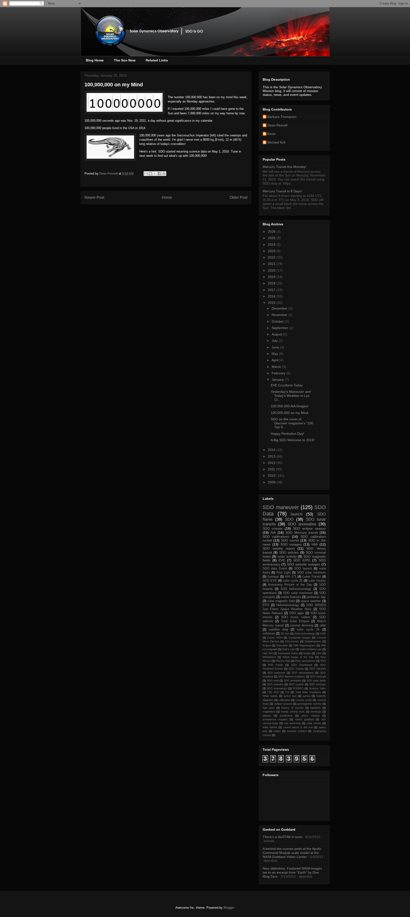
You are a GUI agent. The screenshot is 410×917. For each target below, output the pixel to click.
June (276, 347)
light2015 (315, 707)
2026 (272, 231)
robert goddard (304, 719)
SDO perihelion (292, 680)
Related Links (157, 60)
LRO (318, 653)
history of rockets (292, 707)
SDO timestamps (277, 688)
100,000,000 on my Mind (289, 413)
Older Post (238, 197)
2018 (272, 283)
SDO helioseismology (295, 589)
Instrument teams (288, 653)
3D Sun (285, 633)
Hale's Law (288, 649)
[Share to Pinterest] (164, 173)
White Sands (270, 696)
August (277, 334)
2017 (272, 290)
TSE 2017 (273, 692)
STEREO (298, 688)
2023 (272, 251)
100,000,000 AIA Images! (289, 406)
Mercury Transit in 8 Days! (282, 191)
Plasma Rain (283, 660)
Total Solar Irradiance (308, 692)
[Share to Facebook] (159, 173)
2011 (272, 469)
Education (282, 645)
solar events (314, 723)
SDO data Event (275, 568)
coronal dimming (301, 625)
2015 (272, 303)
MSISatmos (269, 657)
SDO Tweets (296, 668)
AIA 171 (290, 576)
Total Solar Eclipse (295, 621)
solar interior (270, 727)
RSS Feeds (275, 664)
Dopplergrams (313, 641)
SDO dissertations (302, 672)
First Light (283, 572)
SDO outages (291, 544)
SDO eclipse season (309, 528)
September (280, 328)
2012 (272, 463)
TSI (287, 692)
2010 (272, 475)
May (275, 354)
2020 (272, 270)
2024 (272, 244)
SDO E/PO (301, 560)
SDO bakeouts (276, 672)
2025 (272, 238)
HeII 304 (268, 653)
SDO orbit (273, 680)
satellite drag (278, 629)
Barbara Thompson (282, 117)
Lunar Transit (312, 576)
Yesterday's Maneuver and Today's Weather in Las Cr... (291, 396)
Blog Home (95, 60)
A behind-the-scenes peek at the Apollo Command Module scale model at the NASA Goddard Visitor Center (292, 853)
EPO (266, 605)
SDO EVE (270, 580)
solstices (269, 633)
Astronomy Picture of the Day (290, 584)
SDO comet (290, 540)
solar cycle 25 (293, 580)
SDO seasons (275, 684)
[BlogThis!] (150, 173)
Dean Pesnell (277, 125)
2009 (272, 482)
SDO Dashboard (301, 664)
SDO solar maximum (298, 593)
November (280, 315)
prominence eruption (275, 719)
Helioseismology (287, 605)
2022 (272, 257)
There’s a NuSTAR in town (282, 837)
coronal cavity (303, 700)
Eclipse (267, 645)
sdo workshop (292, 723)
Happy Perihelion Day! (287, 433)
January (278, 379)
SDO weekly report (279, 548)
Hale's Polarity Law (311, 649)
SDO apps (296, 613)
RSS (323, 660)
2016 (272, 296)
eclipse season (283, 703)
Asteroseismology (304, 633)
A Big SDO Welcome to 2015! (293, 440)
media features (291, 597)
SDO (289, 519)
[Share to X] (155, 173)
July (275, 341)
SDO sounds (296, 684)
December (280, 308)
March (277, 367)
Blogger (229, 907)
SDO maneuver (281, 507)
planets (267, 715)
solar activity (287, 556)
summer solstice (297, 731)
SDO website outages (303, 564)
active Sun (290, 696)
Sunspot (273, 576)
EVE (282, 560)
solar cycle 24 (308, 629)
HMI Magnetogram (304, 645)
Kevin (271, 134)
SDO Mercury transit (301, 532)
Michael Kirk (276, 142)
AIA (273, 532)
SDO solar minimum (311, 572)
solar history (317, 580)
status (277, 731)
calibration (284, 700)
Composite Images (300, 637)
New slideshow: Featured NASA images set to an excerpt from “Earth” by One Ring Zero (292, 872)
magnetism (269, 711)
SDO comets (273, 528)
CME (323, 633)
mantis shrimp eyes (293, 711)
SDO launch (303, 568)
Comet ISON (275, 637)
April (275, 360)
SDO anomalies (302, 524)
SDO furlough (318, 676)
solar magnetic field (281, 601)
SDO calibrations (276, 536)
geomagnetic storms (309, 703)
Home (167, 197)
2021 (272, 264)
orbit (323, 625)
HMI (315, 544)
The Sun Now (124, 60)
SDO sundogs (317, 684)
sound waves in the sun (298, 727)
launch (296, 514)
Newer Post (94, 197)
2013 (272, 456)
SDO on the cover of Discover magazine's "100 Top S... (292, 423)
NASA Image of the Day (298, 657)
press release (311, 715)
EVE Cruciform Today (287, 385)
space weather (311, 601)
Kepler (307, 653)
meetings (316, 711)
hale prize (269, 707)
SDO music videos (295, 617)
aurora (306, 696)
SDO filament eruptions (291, 676)
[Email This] (146, 173)
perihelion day (316, 597)
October (278, 321)
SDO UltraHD (317, 668)
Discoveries (292, 641)
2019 (272, 277)
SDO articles (289, 552)
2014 (272, 450)
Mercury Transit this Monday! (284, 167)
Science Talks (317, 688)
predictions (286, 715)
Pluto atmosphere (305, 660)
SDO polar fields (316, 680)
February (279, 373)
